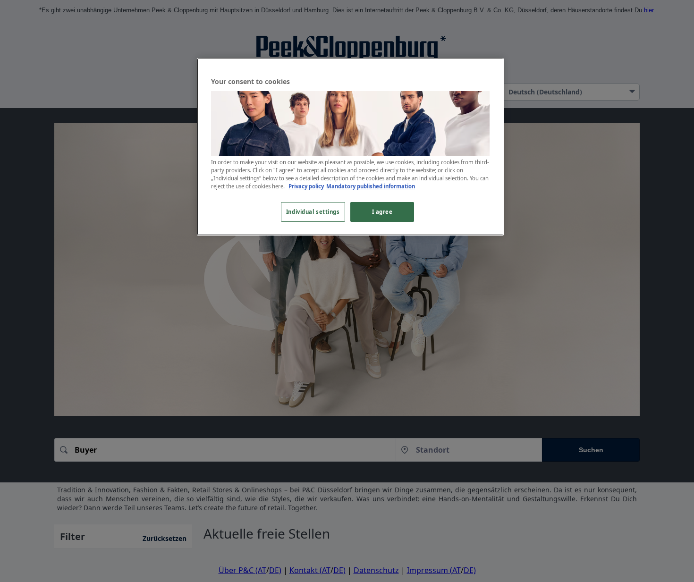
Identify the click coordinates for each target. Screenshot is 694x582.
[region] (350, 147)
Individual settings (313, 211)
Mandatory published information (370, 186)
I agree (382, 211)
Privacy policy (306, 186)
